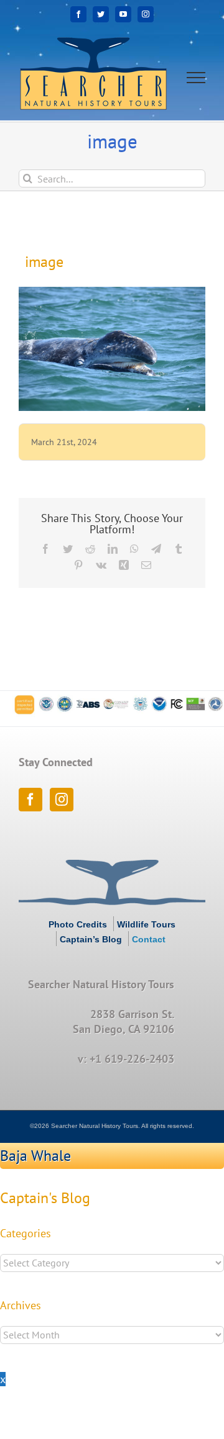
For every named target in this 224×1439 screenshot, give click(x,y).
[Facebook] (30, 799)
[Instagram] (61, 799)
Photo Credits (78, 924)
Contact (149, 939)
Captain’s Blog (91, 939)
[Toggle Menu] (196, 77)
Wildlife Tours (146, 924)
